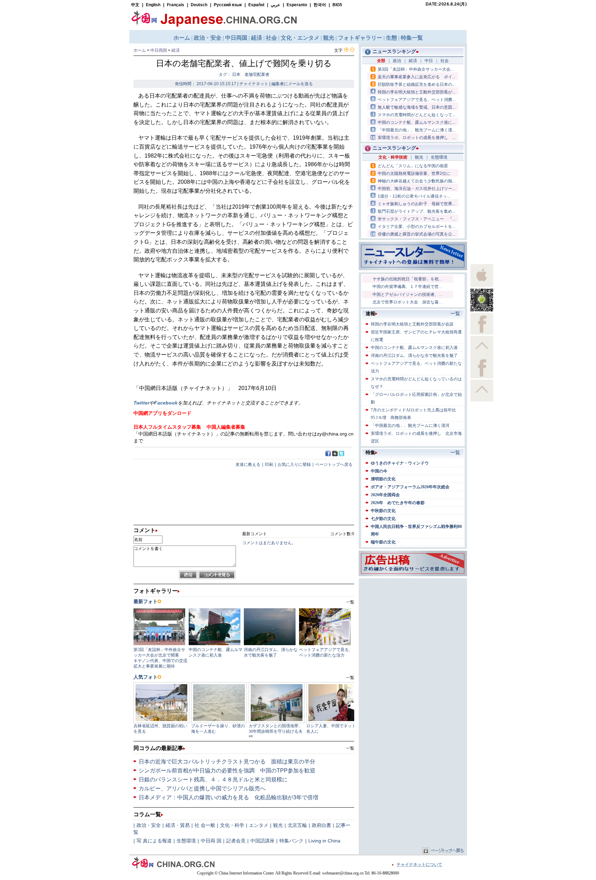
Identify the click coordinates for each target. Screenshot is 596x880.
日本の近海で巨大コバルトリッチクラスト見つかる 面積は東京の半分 (227, 761)
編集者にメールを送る (292, 83)
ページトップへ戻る (333, 464)
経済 (175, 50)
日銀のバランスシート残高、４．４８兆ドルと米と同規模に (217, 779)
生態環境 (186, 840)
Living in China (324, 840)
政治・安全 (149, 825)
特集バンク (291, 840)
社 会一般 (205, 825)
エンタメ (258, 825)
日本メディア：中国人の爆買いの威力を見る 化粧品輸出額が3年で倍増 (228, 797)
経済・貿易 (178, 825)
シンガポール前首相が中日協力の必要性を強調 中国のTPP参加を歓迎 (227, 770)
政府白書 (321, 825)
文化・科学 (232, 825)
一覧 (350, 748)
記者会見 (236, 840)
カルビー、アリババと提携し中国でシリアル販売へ (202, 788)
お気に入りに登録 (294, 464)
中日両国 (158, 50)
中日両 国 (211, 840)
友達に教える (248, 464)
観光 (278, 825)
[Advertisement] (413, 623)
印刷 (269, 464)
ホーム (139, 50)
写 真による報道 (154, 840)
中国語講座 (262, 840)
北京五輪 (297, 825)
